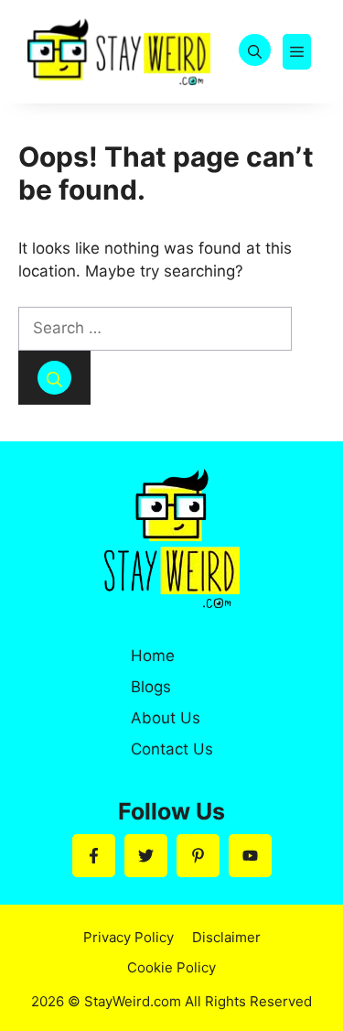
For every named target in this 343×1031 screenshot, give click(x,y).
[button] (254, 52)
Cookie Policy (171, 967)
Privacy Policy (128, 937)
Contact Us (172, 749)
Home (153, 655)
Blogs (151, 687)
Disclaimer (226, 937)
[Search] (54, 378)
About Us (165, 718)
